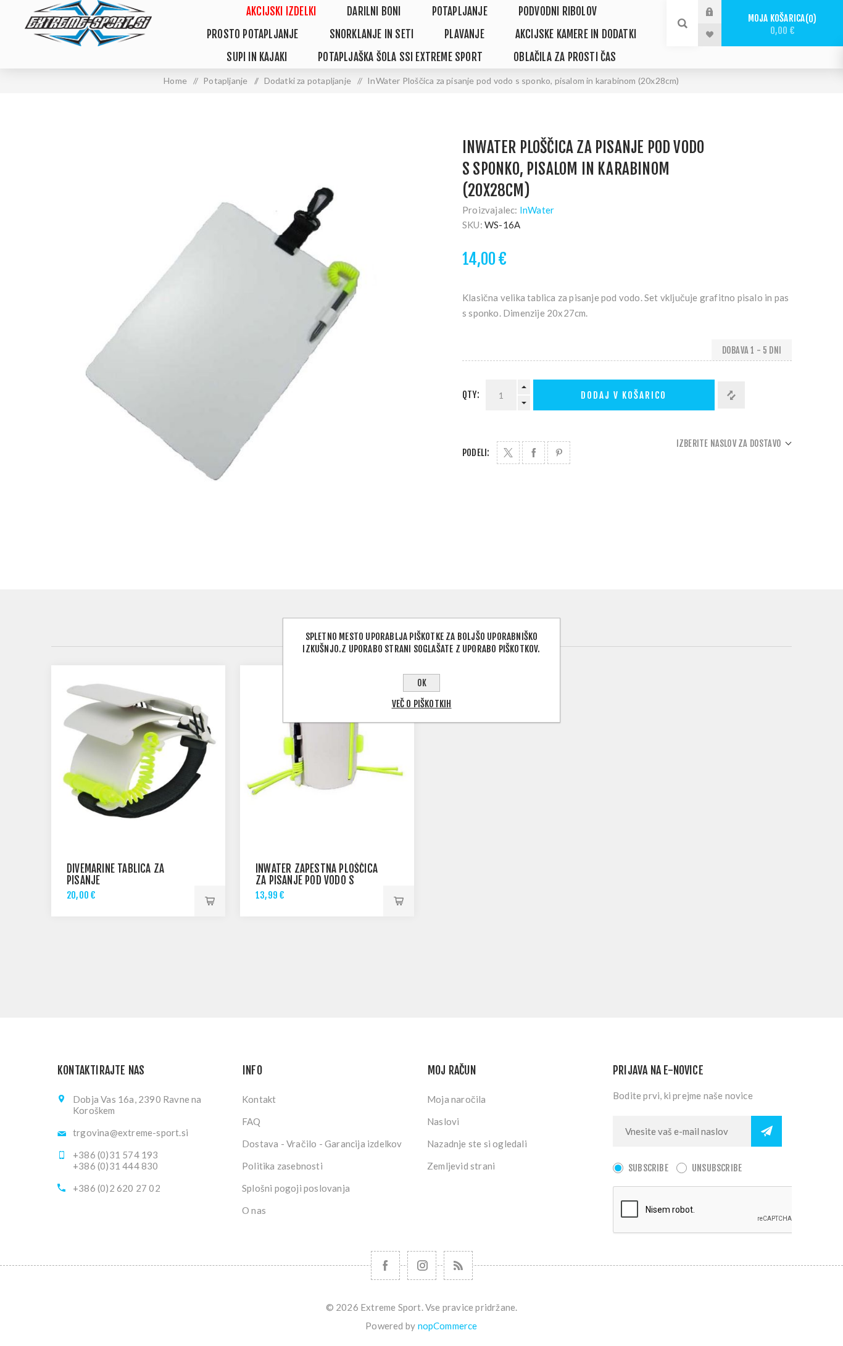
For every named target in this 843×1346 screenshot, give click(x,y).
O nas (254, 1210)
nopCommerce (448, 1325)
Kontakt (259, 1099)
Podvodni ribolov (557, 11)
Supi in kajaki (256, 57)
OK (421, 683)
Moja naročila (456, 1099)
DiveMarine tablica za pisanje (115, 874)
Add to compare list (731, 395)
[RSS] (458, 1265)
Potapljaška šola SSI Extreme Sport (400, 57)
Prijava (718, 11)
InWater (537, 209)
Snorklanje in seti (372, 34)
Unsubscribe (717, 1168)
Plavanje (464, 34)
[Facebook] (385, 1265)
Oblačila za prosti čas (564, 57)
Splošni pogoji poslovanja (296, 1188)
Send (766, 1131)
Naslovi (443, 1121)
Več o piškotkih (422, 704)
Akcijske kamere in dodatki (575, 34)
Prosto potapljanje (253, 34)
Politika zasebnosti (282, 1165)
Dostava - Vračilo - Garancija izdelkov (322, 1143)
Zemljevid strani (461, 1165)
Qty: (471, 395)
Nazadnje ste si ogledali (477, 1143)
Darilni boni (374, 11)
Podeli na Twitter (508, 452)
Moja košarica (780, 24)
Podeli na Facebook (533, 452)
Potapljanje (460, 11)
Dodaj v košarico (624, 395)
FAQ (251, 1121)
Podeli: (475, 453)
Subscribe (648, 1168)
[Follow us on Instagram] (421, 1265)
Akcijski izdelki (281, 11)
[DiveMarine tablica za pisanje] (138, 752)
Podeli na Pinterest (558, 452)
